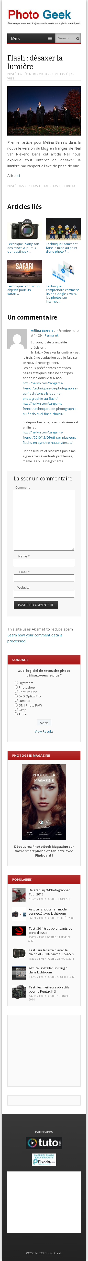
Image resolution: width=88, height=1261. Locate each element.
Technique (68, 186)
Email (24, 572)
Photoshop (27, 687)
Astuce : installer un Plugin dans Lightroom (48, 970)
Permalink (51, 335)
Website (23, 587)
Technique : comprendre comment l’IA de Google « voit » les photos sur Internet (62, 294)
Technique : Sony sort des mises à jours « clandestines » (23, 248)
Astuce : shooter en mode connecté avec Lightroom (48, 911)
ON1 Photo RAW (30, 705)
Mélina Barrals (42, 331)
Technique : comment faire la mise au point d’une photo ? (61, 248)
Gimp (22, 709)
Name (24, 556)
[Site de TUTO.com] (44, 1148)
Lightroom (26, 683)
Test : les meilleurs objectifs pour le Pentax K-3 (49, 989)
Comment (22, 487)
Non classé (60, 74)
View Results (44, 731)
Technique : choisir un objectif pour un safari (23, 290)
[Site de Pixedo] (44, 1164)
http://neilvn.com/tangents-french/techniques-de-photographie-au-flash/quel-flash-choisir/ (50, 408)
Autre (23, 714)
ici (18, 175)
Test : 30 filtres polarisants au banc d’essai (50, 930)
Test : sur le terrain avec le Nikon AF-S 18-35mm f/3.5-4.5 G (51, 952)
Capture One (28, 692)
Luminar (25, 700)
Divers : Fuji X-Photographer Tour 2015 (49, 892)
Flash (56, 186)
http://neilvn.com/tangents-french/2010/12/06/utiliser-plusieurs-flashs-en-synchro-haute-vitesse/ (50, 437)
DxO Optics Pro (30, 696)
